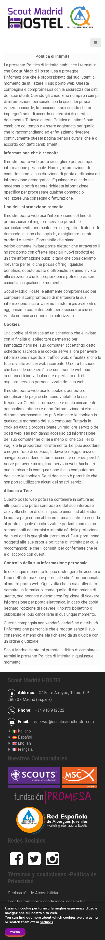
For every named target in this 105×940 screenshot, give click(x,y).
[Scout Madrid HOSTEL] (52, 17)
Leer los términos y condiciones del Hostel (46, 901)
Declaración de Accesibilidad (33, 892)
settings (46, 922)
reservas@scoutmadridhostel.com (63, 721)
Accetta (15, 932)
